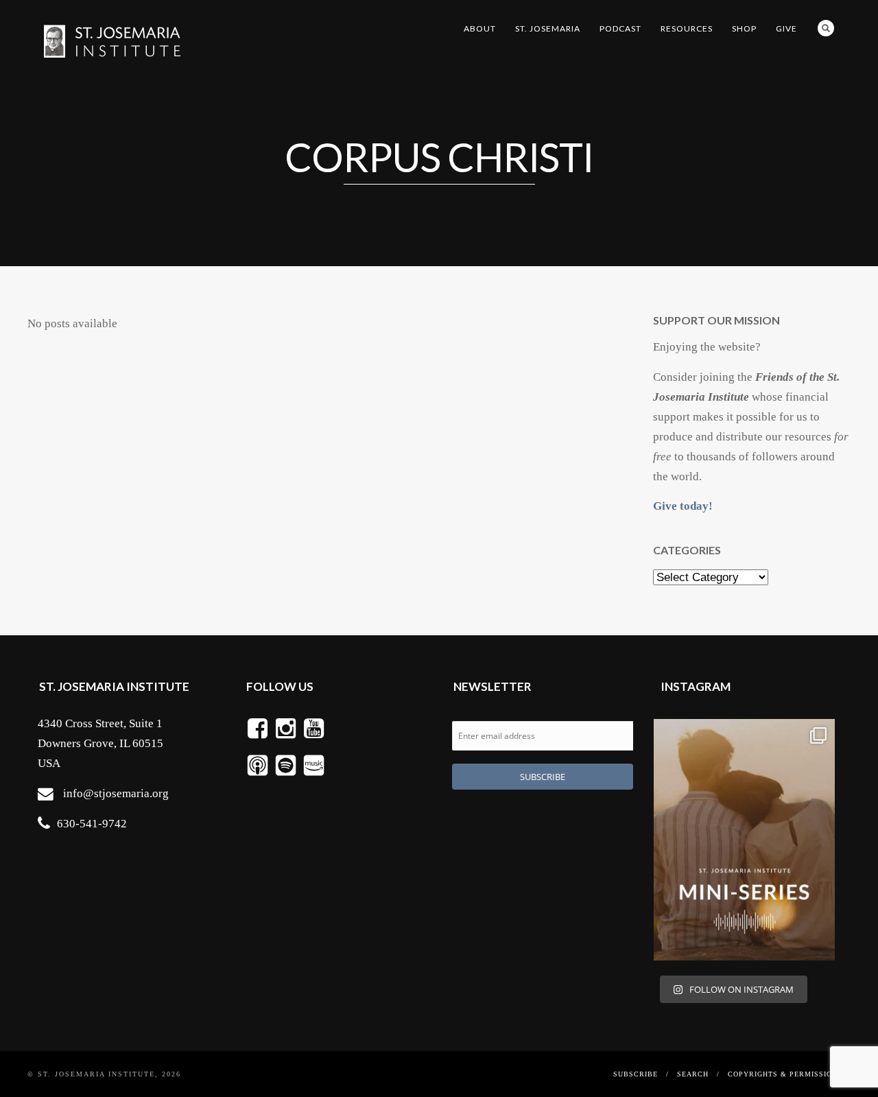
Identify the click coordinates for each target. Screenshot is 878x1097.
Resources (687, 28)
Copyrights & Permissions (785, 1074)
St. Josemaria (547, 28)
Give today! (683, 505)
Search (826, 28)
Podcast (620, 28)
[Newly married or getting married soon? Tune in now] (744, 839)
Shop (744, 28)
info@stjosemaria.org (116, 793)
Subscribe (635, 1074)
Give (786, 28)
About (480, 28)
